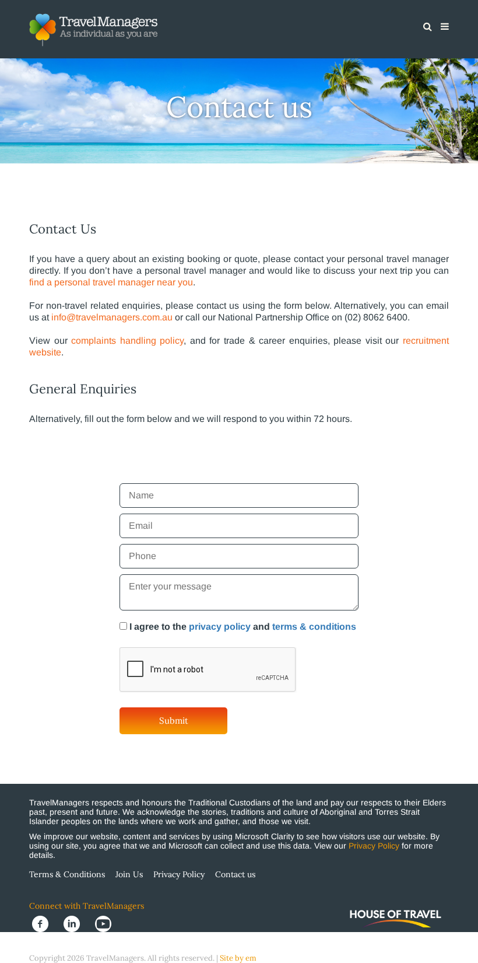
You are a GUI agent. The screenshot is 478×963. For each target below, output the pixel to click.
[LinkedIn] (76, 923)
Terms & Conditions (67, 874)
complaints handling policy (127, 341)
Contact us (235, 874)
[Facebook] (45, 923)
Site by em (238, 958)
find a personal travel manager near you (111, 282)
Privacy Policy (374, 845)
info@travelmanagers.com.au (112, 317)
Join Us (129, 874)
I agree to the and (242, 626)
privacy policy (220, 626)
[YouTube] (106, 923)
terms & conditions (314, 626)
